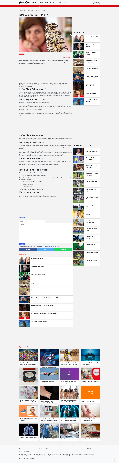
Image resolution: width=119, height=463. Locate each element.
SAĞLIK (59, 2)
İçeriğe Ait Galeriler (67, 57)
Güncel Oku (22, 10)
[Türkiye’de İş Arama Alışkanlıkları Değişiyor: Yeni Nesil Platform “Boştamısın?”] (49, 357)
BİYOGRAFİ (30, 10)
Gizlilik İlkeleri (41, 448)
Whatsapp (63, 249)
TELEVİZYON (48, 2)
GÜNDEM (34, 2)
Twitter (45, 249)
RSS (47, 448)
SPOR (54, 2)
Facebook (28, 249)
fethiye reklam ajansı (24, 458)
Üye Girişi (96, 2)
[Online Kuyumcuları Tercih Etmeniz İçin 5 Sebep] (28, 376)
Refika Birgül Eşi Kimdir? (40, 10)
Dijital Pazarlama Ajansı (92, 448)
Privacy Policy (44, 246)
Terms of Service (52, 246)
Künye (20, 448)
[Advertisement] (45, 73)
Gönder (22, 244)
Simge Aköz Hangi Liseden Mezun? (36, 6)
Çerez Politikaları (32, 448)
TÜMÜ (64, 2)
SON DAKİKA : (22, 6)
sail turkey (32, 458)
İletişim (25, 448)
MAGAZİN (41, 2)
